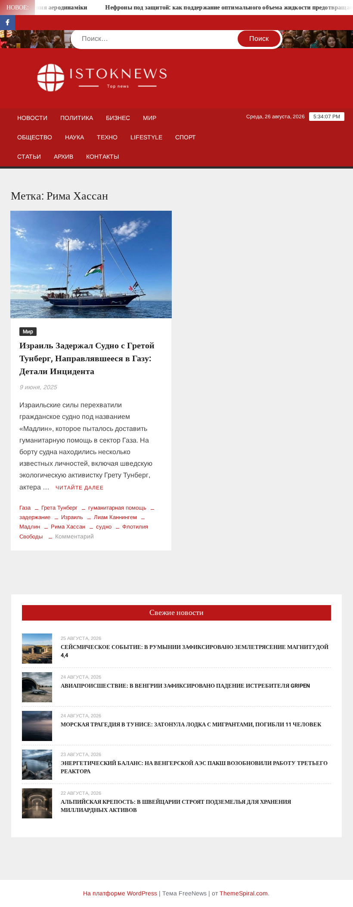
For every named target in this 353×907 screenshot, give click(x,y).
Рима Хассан (68, 526)
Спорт (185, 137)
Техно (107, 137)
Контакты (102, 156)
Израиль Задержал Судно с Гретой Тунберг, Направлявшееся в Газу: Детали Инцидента (87, 358)
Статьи (29, 156)
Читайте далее (80, 488)
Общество (34, 137)
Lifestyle (146, 137)
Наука (74, 137)
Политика (76, 117)
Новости (32, 117)
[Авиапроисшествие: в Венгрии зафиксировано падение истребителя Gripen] (37, 686)
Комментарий (74, 536)
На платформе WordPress (120, 893)
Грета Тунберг (59, 507)
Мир (149, 117)
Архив (63, 156)
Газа (25, 507)
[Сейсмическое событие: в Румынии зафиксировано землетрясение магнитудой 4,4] (37, 648)
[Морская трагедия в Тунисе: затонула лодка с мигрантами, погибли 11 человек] (37, 725)
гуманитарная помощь (117, 507)
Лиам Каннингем (115, 517)
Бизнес (118, 117)
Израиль (72, 517)
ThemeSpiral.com (244, 893)
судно (103, 526)
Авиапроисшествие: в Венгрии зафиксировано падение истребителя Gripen (185, 686)
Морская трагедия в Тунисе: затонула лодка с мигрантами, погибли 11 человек (191, 724)
